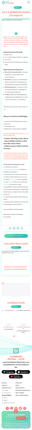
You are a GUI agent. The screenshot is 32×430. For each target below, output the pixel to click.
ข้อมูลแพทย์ (4, 385)
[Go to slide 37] (19, 284)
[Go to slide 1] (3, 283)
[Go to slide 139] (3, 289)
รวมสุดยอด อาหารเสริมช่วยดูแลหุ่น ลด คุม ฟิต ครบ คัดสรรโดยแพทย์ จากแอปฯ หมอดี (16, 269)
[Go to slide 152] (19, 289)
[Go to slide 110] (24, 287)
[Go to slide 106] (19, 287)
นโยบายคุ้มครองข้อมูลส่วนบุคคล (22, 390)
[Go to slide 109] (23, 287)
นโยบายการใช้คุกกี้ (19, 393)
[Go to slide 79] (14, 286)
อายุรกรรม (23, 324)
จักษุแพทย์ (10, 182)
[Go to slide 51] (8, 285)
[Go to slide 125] (14, 288)
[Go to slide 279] (15, 296)
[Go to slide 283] (20, 296)
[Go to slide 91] (29, 286)
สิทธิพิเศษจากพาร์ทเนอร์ (9, 403)
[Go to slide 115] (2, 288)
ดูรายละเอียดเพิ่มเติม (24, 426)
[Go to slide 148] (14, 289)
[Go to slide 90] (28, 286)
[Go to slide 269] (22, 295)
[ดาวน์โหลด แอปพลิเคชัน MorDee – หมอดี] (9, 372)
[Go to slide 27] (7, 284)
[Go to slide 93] (3, 287)
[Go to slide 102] (14, 287)
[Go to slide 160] (29, 289)
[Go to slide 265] (17, 295)
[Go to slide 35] (17, 284)
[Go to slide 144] (9, 289)
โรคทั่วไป (8, 324)
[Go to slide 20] (27, 283)
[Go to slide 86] (23, 286)
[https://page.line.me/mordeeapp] (11, 408)
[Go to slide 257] (7, 295)
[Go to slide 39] (22, 284)
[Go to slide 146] (12, 289)
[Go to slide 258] (8, 295)
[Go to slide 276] (11, 296)
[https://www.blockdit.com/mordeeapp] (16, 408)
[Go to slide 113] (28, 287)
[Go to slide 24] (3, 284)
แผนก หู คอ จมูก (13, 179)
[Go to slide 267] (19, 295)
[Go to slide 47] (3, 285)
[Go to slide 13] (18, 283)
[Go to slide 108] (22, 287)
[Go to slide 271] (24, 295)
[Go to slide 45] (29, 284)
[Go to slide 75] (9, 286)
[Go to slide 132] (23, 288)
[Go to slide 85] (22, 286)
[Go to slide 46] (2, 285)
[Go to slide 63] (23, 285)
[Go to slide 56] (14, 285)
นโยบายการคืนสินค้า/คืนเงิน (21, 395)
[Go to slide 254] (3, 295)
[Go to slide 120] (8, 288)
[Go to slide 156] (24, 289)
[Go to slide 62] (22, 285)
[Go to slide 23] (2, 284)
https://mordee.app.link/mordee (11, 169)
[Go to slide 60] (19, 285)
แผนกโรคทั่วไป (6, 184)
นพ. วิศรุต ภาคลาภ (9, 327)
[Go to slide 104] (17, 287)
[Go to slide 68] (29, 285)
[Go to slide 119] (7, 288)
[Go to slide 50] (7, 285)
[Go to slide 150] (17, 289)
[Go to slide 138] (2, 289)
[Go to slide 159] (28, 289)
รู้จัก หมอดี (4, 383)
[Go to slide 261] (12, 295)
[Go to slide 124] (13, 288)
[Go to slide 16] (22, 283)
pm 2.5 (9, 37)
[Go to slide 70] (3, 286)
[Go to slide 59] (18, 285)
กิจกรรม (5, 398)
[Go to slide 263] (14, 295)
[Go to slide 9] (13, 283)
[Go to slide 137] (29, 288)
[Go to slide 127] (17, 288)
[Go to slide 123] (12, 288)
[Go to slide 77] (12, 286)
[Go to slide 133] (24, 288)
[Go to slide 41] (24, 284)
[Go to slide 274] (28, 295)
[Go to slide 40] (23, 284)
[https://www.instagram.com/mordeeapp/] (24, 408)
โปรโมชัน (5, 400)
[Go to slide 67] (28, 285)
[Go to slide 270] (23, 295)
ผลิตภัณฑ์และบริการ (6, 388)
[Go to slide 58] (17, 285)
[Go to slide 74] (8, 286)
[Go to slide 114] (29, 287)
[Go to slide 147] (13, 289)
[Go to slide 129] (19, 288)
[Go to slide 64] (24, 285)
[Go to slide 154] (22, 289)
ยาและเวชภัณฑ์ (7, 395)
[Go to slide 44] (28, 284)
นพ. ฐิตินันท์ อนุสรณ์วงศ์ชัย (23, 328)
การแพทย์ (6, 390)
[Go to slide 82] (18, 286)
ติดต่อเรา (17, 385)
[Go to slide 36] (18, 284)
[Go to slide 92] (2, 287)
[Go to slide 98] (9, 287)
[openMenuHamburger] (28, 2)
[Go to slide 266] (18, 295)
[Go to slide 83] (19, 286)
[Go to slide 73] (7, 286)
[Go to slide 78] (13, 286)
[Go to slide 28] (8, 284)
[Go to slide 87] (24, 286)
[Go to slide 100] (12, 287)
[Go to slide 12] (17, 283)
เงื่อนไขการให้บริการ (20, 388)
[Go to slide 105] (18, 287)
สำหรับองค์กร (18, 383)
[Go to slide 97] (8, 287)
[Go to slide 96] (7, 287)
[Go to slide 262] (13, 295)
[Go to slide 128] (18, 288)
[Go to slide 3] (6, 283)
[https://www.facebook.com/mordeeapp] (7, 408)
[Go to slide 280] (16, 296)
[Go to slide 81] (17, 286)
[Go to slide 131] (22, 288)
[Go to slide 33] (14, 284)
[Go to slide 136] (28, 288)
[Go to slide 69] (2, 286)
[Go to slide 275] (29, 295)
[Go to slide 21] (28, 283)
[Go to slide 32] (13, 284)
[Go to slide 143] (8, 289)
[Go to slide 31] (12, 284)
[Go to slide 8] (12, 283)
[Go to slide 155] (23, 289)
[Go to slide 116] (3, 288)
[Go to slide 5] (8, 283)
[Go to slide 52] (9, 285)
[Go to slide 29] (9, 284)
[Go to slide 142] (7, 289)
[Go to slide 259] (9, 295)
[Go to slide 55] (13, 285)
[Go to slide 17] (23, 283)
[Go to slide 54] (12, 285)
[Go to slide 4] (7, 283)
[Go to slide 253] (2, 295)
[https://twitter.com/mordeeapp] (20, 408)
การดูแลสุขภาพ (7, 393)
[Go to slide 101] (13, 287)
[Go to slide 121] (9, 288)
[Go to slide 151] (18, 289)
